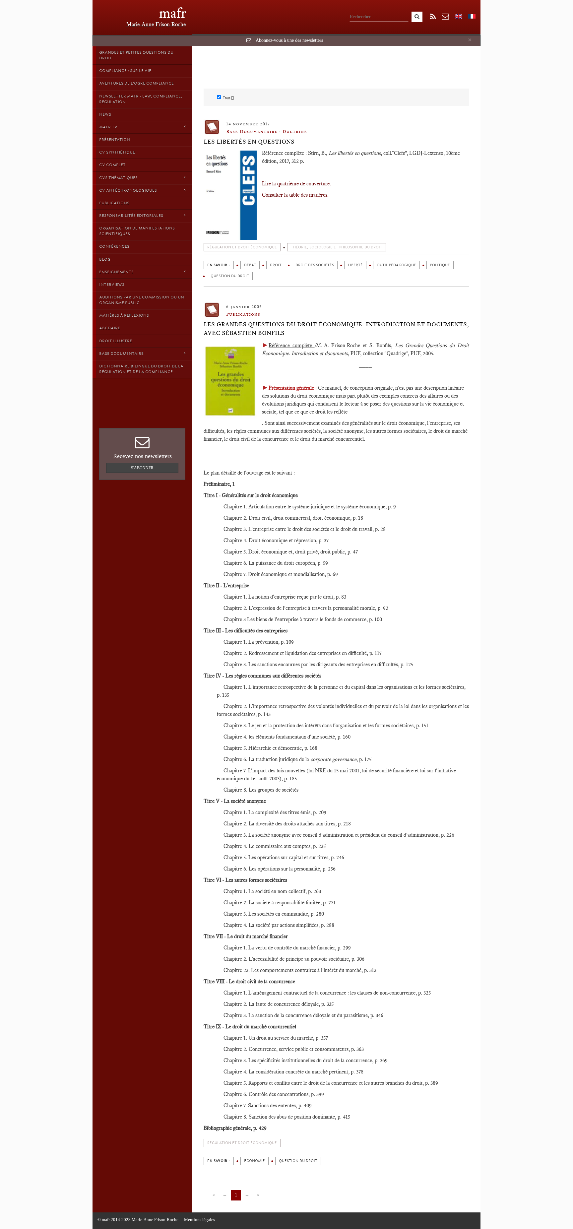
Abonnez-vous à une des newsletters (289, 40)
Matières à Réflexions (124, 315)
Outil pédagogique (396, 265)
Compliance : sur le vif (125, 70)
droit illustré (115, 341)
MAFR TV (108, 127)
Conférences (114, 246)
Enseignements (116, 272)
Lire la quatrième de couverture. (296, 183)
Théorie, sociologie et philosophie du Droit (336, 247)
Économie (254, 1161)
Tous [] (228, 98)
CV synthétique (117, 152)
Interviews (111, 284)
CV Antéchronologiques (128, 190)
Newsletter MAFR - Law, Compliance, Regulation (140, 99)
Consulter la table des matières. (295, 195)
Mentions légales (199, 1219)
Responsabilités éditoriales (131, 215)
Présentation (114, 139)
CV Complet (112, 164)
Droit (276, 265)
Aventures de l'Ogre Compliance (136, 83)
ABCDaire (109, 328)
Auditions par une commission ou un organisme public (141, 300)
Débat (250, 265)
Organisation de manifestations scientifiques (137, 231)
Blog (104, 259)
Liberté (355, 265)
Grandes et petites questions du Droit (136, 55)
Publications (114, 203)
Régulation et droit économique (242, 247)
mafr (172, 13)
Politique (440, 265)
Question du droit (230, 276)
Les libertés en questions (249, 141)
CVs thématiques (118, 177)
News (105, 114)
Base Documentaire (121, 353)
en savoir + (218, 265)
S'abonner (142, 468)
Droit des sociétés (314, 265)
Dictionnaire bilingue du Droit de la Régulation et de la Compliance (141, 369)
